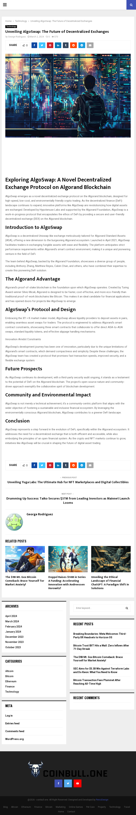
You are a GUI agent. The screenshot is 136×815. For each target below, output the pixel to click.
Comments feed (14, 731)
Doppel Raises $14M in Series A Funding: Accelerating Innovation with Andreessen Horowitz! (67, 583)
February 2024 (13, 626)
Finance (10, 686)
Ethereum (10, 681)
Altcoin (9, 671)
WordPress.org (14, 739)
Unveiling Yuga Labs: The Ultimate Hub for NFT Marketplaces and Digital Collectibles (68, 482)
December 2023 (14, 636)
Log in (9, 715)
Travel (127, 807)
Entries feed (12, 723)
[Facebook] (58, 783)
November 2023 (14, 642)
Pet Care (90, 807)
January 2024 (13, 631)
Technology (11, 27)
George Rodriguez (17, 36)
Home (61, 811)
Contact (71, 811)
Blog (5, 807)
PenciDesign (102, 799)
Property (102, 807)
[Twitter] (68, 783)
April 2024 (11, 616)
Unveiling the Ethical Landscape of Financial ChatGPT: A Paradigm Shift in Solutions (110, 583)
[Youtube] (77, 783)
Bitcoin (9, 676)
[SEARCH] (127, 608)
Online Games (76, 807)
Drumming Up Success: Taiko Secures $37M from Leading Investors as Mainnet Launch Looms (68, 501)
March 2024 (12, 621)
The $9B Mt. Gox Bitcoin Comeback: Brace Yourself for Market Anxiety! (24, 581)
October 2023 (13, 647)
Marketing (61, 807)
